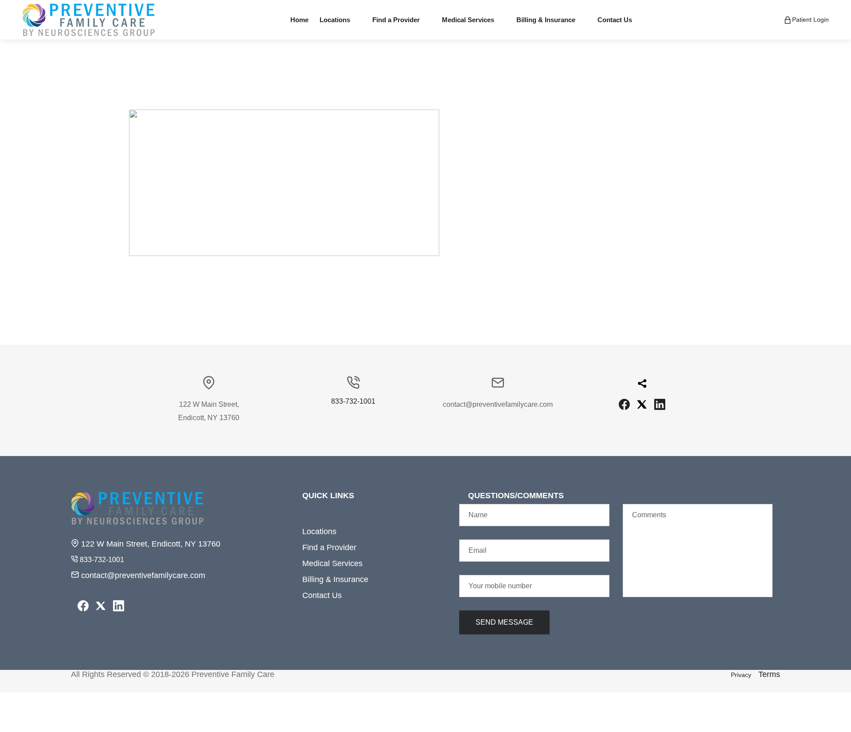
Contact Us (322, 595)
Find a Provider (329, 547)
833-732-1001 (353, 401)
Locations (319, 531)
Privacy (741, 674)
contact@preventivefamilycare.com (142, 575)
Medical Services (332, 563)
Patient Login (810, 19)
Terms (769, 674)
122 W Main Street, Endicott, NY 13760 (149, 543)
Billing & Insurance (335, 579)
